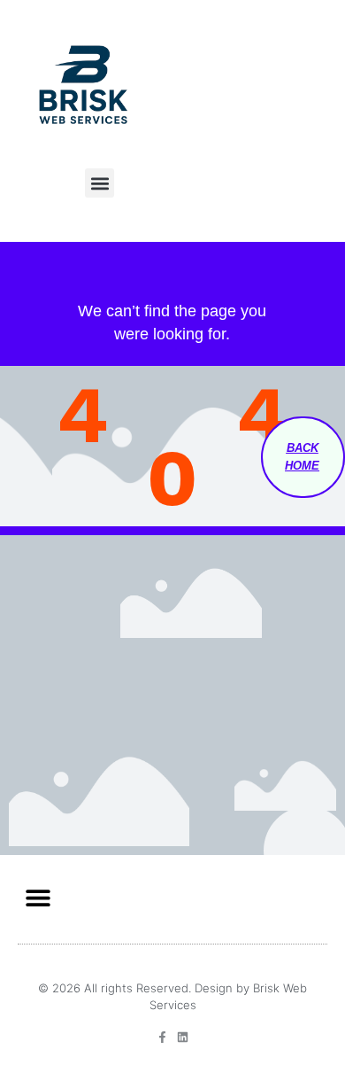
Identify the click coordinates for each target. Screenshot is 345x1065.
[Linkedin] (182, 1037)
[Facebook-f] (162, 1037)
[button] (99, 183)
